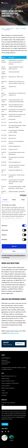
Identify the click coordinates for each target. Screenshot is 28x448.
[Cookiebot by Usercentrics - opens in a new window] (20, 195)
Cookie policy (4, 393)
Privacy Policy (20, 417)
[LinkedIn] (2, 432)
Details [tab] (14, 199)
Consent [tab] (5, 199)
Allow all (14, 246)
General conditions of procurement (10, 383)
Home (2, 28)
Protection (24, 28)
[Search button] (22, 3)
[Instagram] (8, 432)
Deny (14, 251)
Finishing (17, 28)
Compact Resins (6, 29)
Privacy (3, 390)
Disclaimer (4, 395)
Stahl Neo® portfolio (13, 333)
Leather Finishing (9, 28)
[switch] (24, 230)
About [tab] (23, 199)
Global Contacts (5, 378)
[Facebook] (5, 432)
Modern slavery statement (7, 388)
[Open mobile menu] (25, 3)
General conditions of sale (7, 381)
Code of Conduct (5, 385)
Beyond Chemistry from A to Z (8, 376)
